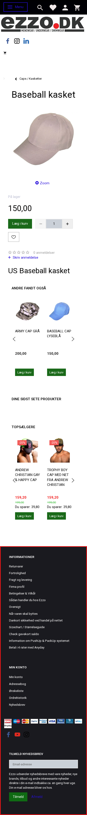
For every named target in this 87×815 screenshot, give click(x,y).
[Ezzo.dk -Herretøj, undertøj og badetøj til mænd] (42, 24)
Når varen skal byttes (23, 613)
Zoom (44, 183)
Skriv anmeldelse (25, 257)
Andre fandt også (29, 288)
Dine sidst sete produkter (36, 399)
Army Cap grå (27, 331)
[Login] (65, 7)
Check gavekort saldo (24, 634)
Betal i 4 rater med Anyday (26, 647)
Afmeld (36, 797)
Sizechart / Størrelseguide (27, 627)
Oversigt (15, 607)
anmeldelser (44, 253)
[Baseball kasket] (43, 139)
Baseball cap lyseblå (59, 333)
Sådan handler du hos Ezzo (27, 600)
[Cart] (77, 7)
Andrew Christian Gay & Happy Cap (27, 475)
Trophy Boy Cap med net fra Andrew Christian (58, 477)
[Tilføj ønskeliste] (13, 237)
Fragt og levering (20, 580)
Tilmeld (18, 797)
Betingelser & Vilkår (22, 593)
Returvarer (16, 566)
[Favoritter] (52, 7)
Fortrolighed (17, 573)
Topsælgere (23, 427)
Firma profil (16, 586)
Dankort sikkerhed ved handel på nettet (36, 620)
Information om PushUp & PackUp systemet (39, 640)
